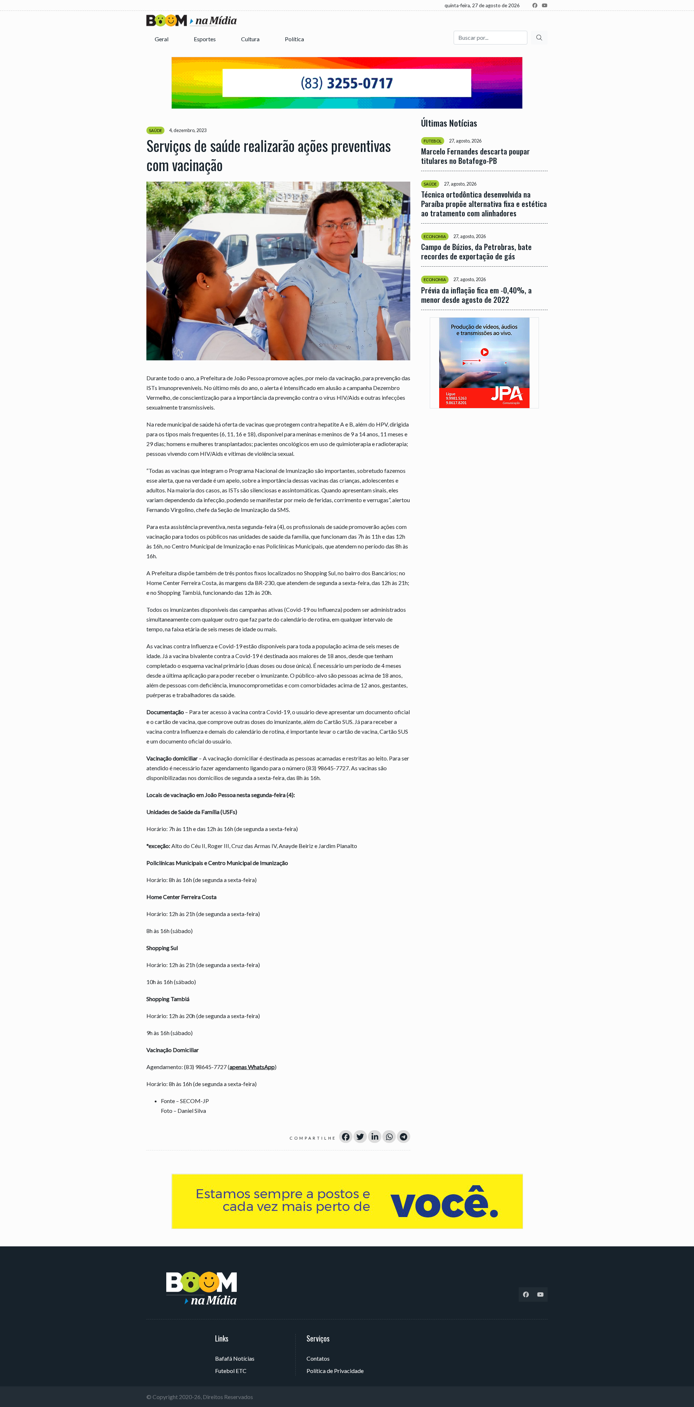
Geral (162, 38)
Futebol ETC (231, 1370)
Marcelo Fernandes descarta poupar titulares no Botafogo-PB (475, 156)
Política (295, 38)
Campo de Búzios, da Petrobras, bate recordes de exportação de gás (476, 251)
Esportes (205, 38)
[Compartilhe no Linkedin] (374, 1136)
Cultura (251, 38)
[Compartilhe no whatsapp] (389, 1136)
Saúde (155, 130)
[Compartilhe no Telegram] (403, 1136)
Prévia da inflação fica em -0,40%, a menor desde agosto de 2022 (476, 294)
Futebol (433, 141)
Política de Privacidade (335, 1370)
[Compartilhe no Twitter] (360, 1136)
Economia (435, 236)
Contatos (318, 1358)
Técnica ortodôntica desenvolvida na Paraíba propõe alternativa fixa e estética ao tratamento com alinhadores (484, 204)
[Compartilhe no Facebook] (345, 1136)
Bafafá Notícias (234, 1358)
